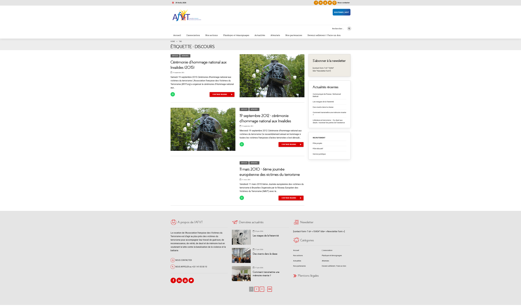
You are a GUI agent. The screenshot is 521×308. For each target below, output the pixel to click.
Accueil (177, 35)
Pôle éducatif (318, 149)
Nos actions (211, 35)
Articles (175, 56)
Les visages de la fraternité (323, 102)
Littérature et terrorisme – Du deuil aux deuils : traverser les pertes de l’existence (329, 121)
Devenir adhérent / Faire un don (324, 35)
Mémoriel (185, 56)
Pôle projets (317, 143)
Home (173, 41)
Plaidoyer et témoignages (236, 35)
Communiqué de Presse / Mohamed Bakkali (327, 95)
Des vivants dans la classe (323, 107)
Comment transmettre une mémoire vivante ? (329, 113)
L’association (193, 35)
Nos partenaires (293, 35)
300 (269, 289)
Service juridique (319, 154)
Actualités (260, 35)
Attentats (275, 35)
